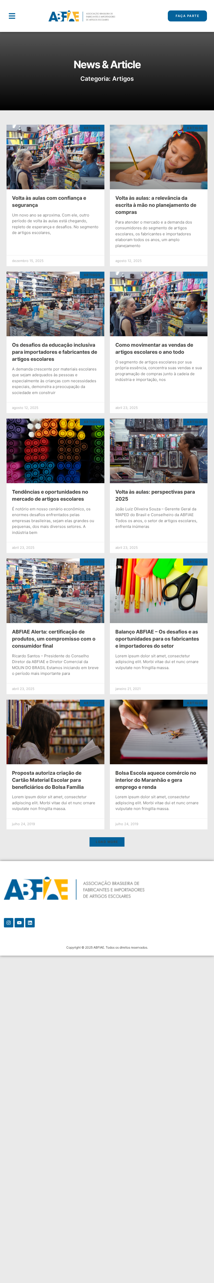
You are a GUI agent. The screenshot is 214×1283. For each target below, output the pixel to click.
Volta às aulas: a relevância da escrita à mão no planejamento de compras (155, 205)
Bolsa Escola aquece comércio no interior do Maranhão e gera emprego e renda (155, 780)
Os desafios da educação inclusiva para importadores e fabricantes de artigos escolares (54, 352)
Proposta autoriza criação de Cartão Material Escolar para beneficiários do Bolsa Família (48, 780)
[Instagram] (8, 922)
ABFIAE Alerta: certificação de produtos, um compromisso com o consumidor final (54, 639)
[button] (12, 15)
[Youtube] (19, 922)
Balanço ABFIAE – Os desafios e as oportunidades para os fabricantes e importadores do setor (157, 639)
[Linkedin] (30, 922)
